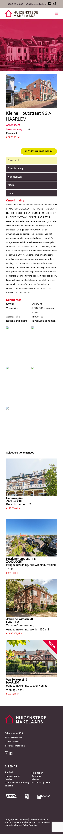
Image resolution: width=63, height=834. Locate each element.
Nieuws (35, 779)
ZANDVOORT (14, 501)
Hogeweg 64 (14, 498)
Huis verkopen (12, 776)
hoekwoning (37, 565)
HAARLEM (12, 622)
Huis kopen (37, 773)
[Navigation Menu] (56, 13)
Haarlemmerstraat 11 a (21, 558)
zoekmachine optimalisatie (18, 822)
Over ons (36, 776)
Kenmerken (15, 177)
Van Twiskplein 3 (17, 679)
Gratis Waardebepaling (17, 783)
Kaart (11, 193)
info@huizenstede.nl (38, 151)
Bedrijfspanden (16, 505)
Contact (9, 779)
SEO (31, 819)
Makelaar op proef (41, 783)
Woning (51, 565)
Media (11, 185)
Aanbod (9, 772)
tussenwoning (38, 686)
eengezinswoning (17, 565)
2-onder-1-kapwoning (19, 625)
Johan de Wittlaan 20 (19, 619)
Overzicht (13, 160)
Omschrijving (15, 168)
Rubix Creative (30, 825)
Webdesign (39, 819)
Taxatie (9, 786)
